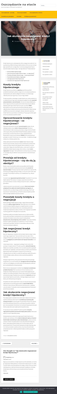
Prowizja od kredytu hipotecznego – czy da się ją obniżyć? (20, 75)
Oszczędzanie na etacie (18, 4)
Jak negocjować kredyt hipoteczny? (15, 78)
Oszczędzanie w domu (36, 12)
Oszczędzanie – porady (7, 12)
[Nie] (55, 390)
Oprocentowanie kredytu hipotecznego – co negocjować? (20, 73)
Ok (21, 391)
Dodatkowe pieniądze (7, 16)
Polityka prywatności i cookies (30, 391)
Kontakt (19, 16)
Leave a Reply (9, 379)
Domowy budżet (22, 12)
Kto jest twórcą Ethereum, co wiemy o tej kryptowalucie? (48, 88)
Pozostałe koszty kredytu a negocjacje (16, 77)
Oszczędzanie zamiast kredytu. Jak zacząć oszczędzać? (47, 98)
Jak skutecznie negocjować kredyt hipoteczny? (18, 80)
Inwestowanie (46, 69)
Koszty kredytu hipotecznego (14, 71)
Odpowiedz (5, 373)
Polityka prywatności (30, 16)
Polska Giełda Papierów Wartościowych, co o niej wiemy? (48, 108)
